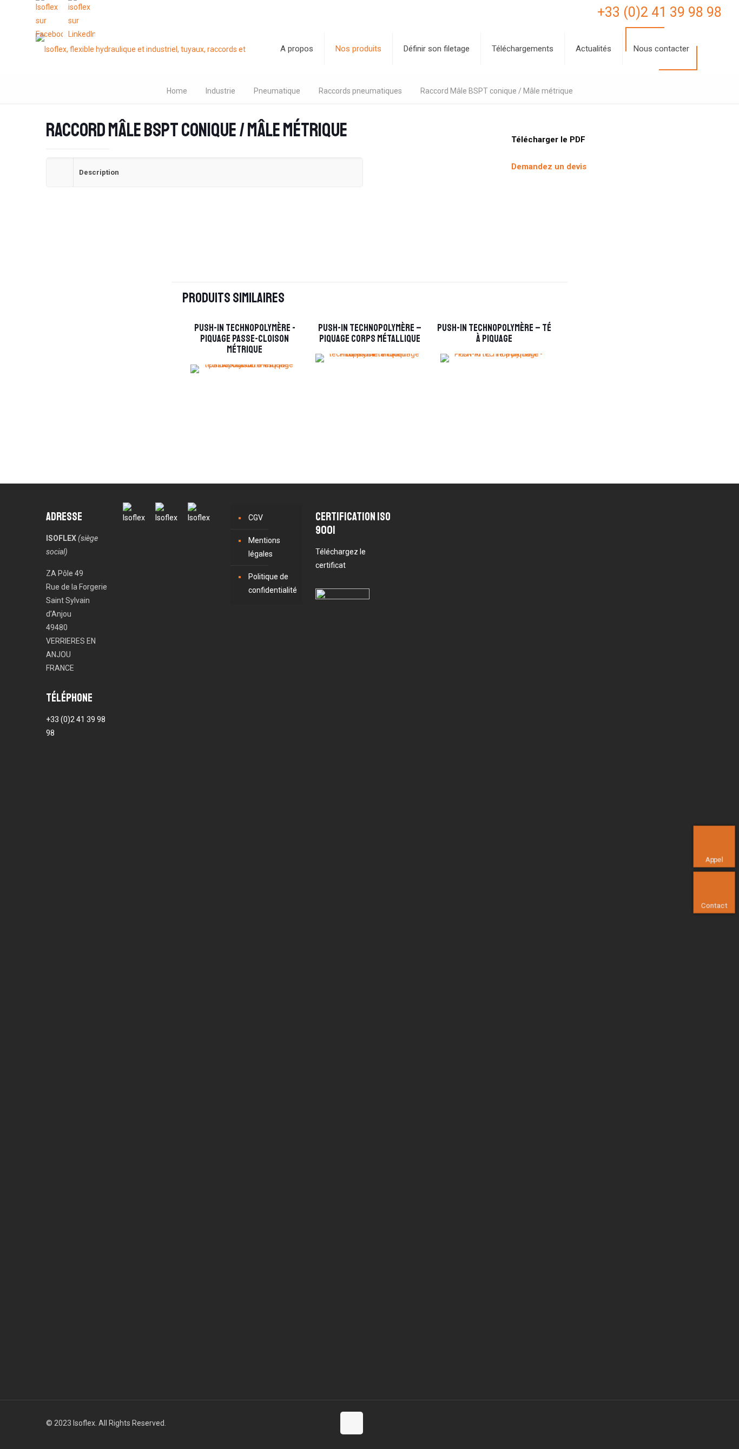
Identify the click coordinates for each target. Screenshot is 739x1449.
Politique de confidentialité (272, 583)
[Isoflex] (144, 48)
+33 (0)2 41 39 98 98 (659, 12)
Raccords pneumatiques (360, 91)
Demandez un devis (548, 166)
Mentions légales (264, 547)
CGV (255, 517)
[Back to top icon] (351, 1423)
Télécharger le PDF (548, 139)
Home (177, 91)
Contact (714, 905)
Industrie (220, 91)
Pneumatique (277, 91)
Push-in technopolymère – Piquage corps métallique (369, 333)
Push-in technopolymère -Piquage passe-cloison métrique (244, 338)
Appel (714, 859)
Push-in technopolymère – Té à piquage (494, 333)
